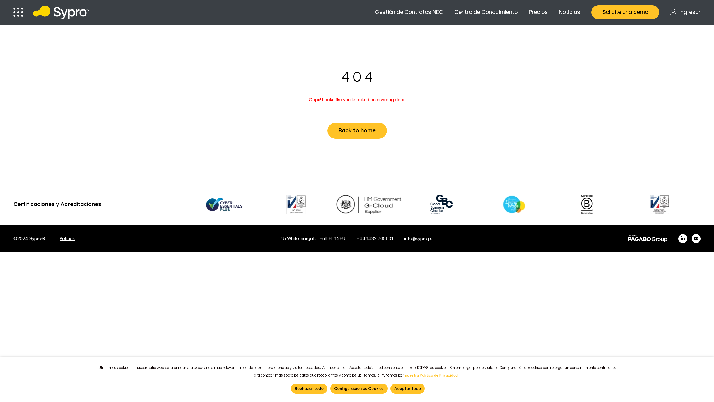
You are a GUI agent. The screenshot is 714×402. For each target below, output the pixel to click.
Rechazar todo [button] (309, 388)
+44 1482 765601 (374, 238)
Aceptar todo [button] (407, 388)
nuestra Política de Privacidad (431, 375)
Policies (67, 238)
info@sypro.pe (418, 238)
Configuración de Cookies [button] (359, 388)
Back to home (357, 130)
